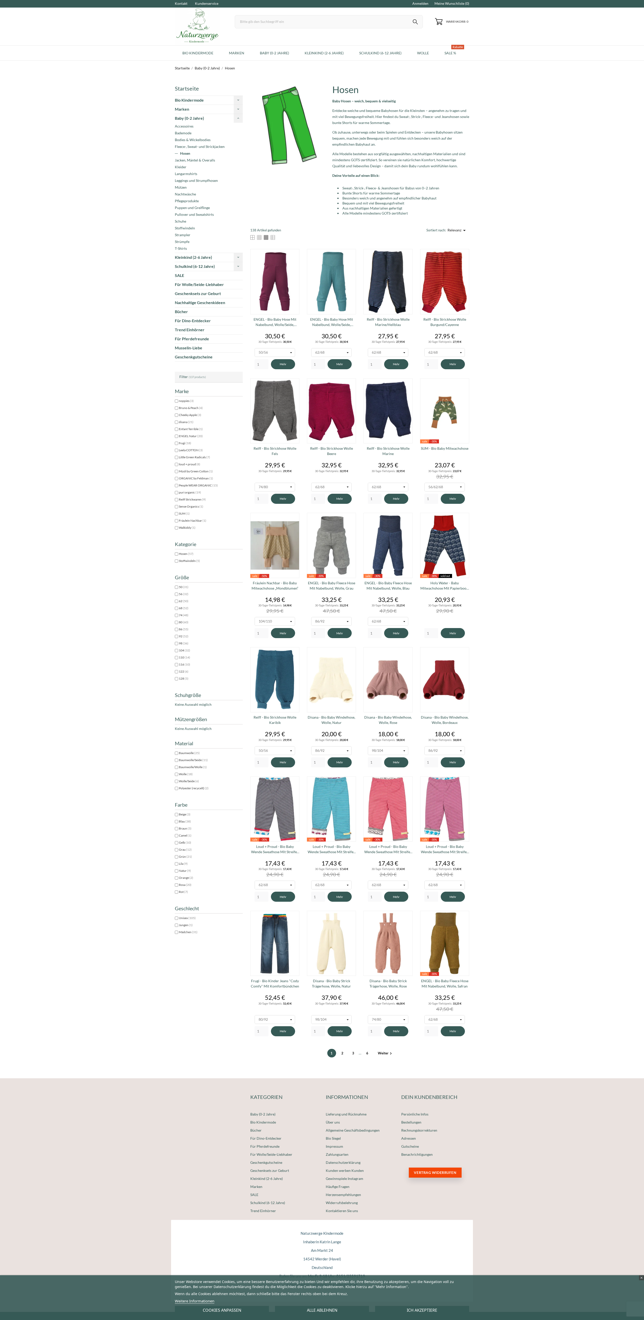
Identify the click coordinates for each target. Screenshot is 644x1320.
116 (184, 664)
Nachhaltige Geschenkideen (200, 302)
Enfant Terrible (191, 429)
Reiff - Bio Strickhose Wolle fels (275, 451)
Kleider (180, 167)
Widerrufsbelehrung (342, 1203)
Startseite (187, 88)
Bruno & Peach (191, 408)
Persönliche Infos (414, 1114)
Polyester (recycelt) (194, 788)
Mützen (181, 187)
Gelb (185, 842)
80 (183, 622)
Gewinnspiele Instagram (344, 1178)
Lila (183, 863)
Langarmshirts (186, 174)
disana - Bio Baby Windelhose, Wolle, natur (331, 720)
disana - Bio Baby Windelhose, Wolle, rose (388, 720)
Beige (184, 814)
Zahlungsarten (337, 1154)
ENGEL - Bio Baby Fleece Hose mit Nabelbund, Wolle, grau (331, 585)
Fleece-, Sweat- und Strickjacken (200, 146)
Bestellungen (411, 1122)
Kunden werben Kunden (345, 1170)
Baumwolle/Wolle (193, 767)
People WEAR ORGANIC (198, 485)
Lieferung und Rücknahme (346, 1114)
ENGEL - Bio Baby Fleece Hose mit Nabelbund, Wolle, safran (444, 983)
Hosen (185, 153)
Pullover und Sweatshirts (194, 214)
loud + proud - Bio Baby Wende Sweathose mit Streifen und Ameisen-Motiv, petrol (331, 849)
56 (183, 594)
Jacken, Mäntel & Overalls (195, 160)
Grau (185, 849)
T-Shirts (181, 248)
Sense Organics (191, 506)
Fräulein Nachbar (192, 520)
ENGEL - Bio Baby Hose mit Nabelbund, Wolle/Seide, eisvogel (331, 322)
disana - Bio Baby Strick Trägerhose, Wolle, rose (388, 983)
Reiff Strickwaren (192, 499)
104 (184, 650)
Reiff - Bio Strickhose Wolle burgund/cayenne (444, 322)
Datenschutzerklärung (343, 1162)
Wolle (186, 774)
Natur (185, 871)
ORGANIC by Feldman (196, 478)
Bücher (181, 311)
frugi (185, 443)
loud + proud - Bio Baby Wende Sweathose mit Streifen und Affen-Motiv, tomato (388, 849)
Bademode (183, 133)
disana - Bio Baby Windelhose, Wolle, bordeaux (444, 720)
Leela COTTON (191, 450)
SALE (179, 275)
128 (183, 678)
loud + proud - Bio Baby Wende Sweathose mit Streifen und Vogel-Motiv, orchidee (445, 849)
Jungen (186, 925)
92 (183, 636)
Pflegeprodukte (187, 201)
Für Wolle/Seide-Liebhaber (199, 284)
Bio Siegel (333, 1138)
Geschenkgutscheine (194, 356)
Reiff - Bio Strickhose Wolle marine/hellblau (388, 322)
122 (183, 671)
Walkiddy (187, 527)
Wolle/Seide (189, 781)
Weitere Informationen (194, 1300)
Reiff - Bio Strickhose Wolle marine (388, 451)
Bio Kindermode (189, 100)
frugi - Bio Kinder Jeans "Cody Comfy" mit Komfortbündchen (275, 983)
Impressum (334, 1146)
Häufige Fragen (337, 1186)
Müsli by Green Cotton (196, 471)
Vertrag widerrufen (435, 1172)
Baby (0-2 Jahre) (189, 118)
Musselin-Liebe (188, 347)
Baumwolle (189, 753)
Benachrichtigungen (417, 1154)
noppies (186, 401)
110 (184, 657)
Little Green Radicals (194, 457)
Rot (183, 892)
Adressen (408, 1138)
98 (183, 643)
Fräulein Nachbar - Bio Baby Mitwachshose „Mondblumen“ (275, 585)
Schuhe (180, 221)
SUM (184, 513)
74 (183, 615)
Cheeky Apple (190, 415)
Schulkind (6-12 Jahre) (195, 266)
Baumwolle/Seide (193, 760)
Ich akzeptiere (422, 1310)
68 (183, 608)
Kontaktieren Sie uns (342, 1211)
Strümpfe (182, 241)
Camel (185, 835)
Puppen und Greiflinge (192, 207)
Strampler (182, 235)
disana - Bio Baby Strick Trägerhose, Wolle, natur (331, 983)
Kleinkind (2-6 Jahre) (193, 257)
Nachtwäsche (185, 194)
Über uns (333, 1122)
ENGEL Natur (191, 436)
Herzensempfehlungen (343, 1194)
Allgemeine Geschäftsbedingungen (353, 1130)
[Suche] (415, 22)
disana (186, 422)
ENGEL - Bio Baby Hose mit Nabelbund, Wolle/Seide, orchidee (275, 322)
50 (183, 587)
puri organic (190, 492)
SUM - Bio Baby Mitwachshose (444, 448)
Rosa (185, 885)
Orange (186, 878)
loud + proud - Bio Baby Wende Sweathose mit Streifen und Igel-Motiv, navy (275, 849)
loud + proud (189, 464)
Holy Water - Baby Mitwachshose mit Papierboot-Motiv (444, 586)
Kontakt (181, 3)
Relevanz (457, 230)
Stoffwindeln (185, 228)
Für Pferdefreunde (192, 338)
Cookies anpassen (222, 1310)
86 (183, 629)
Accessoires (184, 126)
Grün (185, 856)
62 (183, 601)
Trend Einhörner (190, 329)
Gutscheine (410, 1146)
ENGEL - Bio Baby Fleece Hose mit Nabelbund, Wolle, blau (388, 585)
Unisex (187, 918)
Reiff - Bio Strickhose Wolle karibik (275, 720)
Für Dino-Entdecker (193, 320)
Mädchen (188, 932)
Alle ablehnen (322, 1310)
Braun (185, 828)
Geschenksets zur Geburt (198, 293)
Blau (185, 821)
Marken (182, 109)
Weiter (385, 1053)
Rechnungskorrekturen (419, 1130)
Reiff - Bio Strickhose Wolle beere (331, 451)
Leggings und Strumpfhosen (196, 180)
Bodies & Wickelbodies (193, 140)
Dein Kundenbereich (429, 1097)
